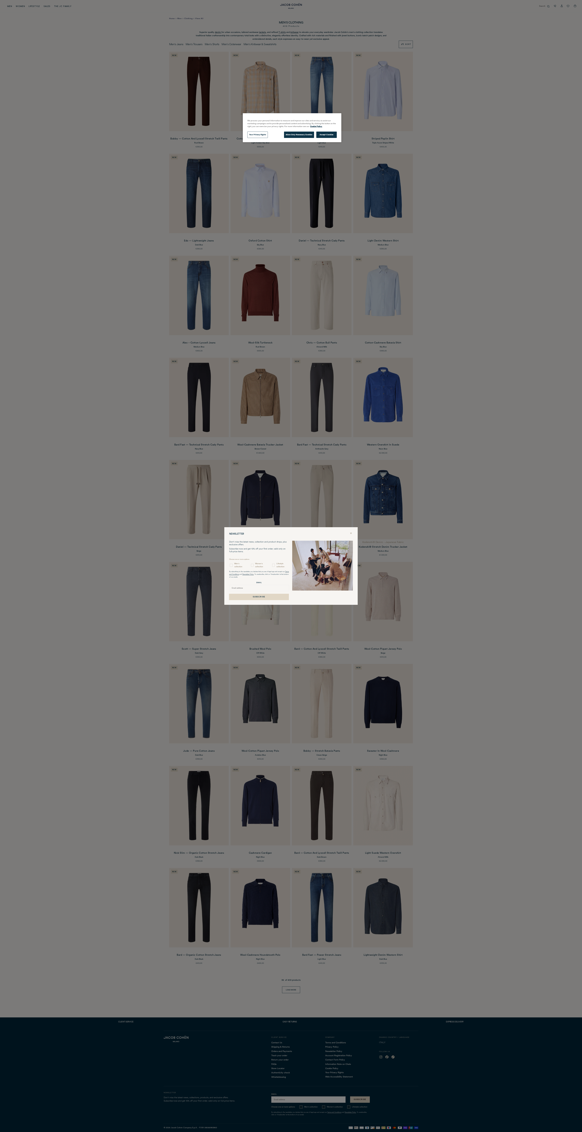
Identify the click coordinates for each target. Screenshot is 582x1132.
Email (259, 582)
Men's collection (238, 565)
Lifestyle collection (280, 565)
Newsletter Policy (248, 574)
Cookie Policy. (316, 126)
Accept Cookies (326, 135)
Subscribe (259, 597)
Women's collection (259, 565)
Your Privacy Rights (257, 135)
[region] (292, 127)
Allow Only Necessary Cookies (299, 135)
